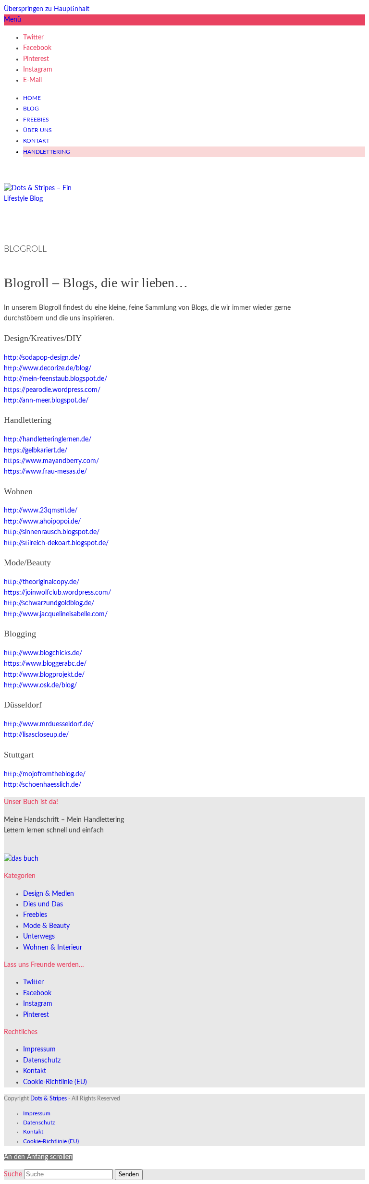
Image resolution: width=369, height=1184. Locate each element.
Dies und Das (43, 904)
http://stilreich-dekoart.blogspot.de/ (56, 543)
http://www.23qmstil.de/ (40, 510)
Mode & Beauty (46, 926)
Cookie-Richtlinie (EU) (55, 1082)
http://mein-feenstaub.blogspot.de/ (55, 379)
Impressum (39, 1049)
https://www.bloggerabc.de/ (45, 663)
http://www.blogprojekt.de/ (44, 674)
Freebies (35, 915)
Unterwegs (39, 936)
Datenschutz (42, 1060)
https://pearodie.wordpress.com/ (52, 390)
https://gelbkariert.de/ (35, 450)
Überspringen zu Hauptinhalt (46, 9)
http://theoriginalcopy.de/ (41, 582)
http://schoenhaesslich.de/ (42, 784)
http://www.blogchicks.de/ (43, 653)
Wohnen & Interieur (52, 947)
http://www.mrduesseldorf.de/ (49, 724)
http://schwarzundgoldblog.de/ (49, 603)
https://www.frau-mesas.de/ (45, 471)
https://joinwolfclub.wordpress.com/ (57, 592)
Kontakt (34, 1071)
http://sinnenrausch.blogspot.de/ (51, 532)
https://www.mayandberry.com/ (51, 461)
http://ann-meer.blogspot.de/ (46, 400)
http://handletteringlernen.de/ (47, 439)
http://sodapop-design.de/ (42, 357)
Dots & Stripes (48, 1098)
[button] (12, 19)
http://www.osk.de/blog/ (40, 685)
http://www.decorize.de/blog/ (47, 368)
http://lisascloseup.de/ (36, 735)
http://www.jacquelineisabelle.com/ (56, 614)
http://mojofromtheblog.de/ (45, 774)
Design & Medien (48, 894)
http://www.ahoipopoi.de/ (42, 521)
